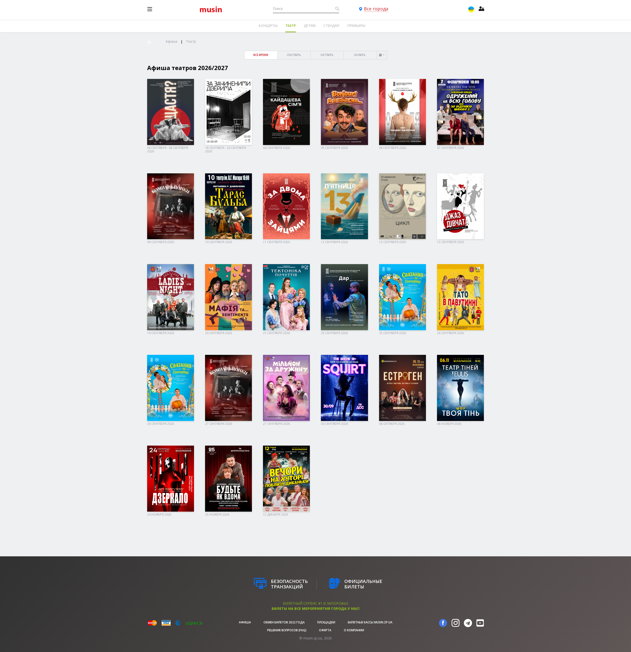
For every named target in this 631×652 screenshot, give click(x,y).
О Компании (354, 630)
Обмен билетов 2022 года (284, 622)
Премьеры (356, 25)
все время (260, 55)
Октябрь (326, 55)
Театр (290, 25)
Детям (310, 25)
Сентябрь (294, 55)
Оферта (325, 630)
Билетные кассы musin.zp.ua (370, 622)
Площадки (326, 622)
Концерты (268, 25)
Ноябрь (360, 55)
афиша (245, 622)
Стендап (331, 25)
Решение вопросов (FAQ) (286, 630)
